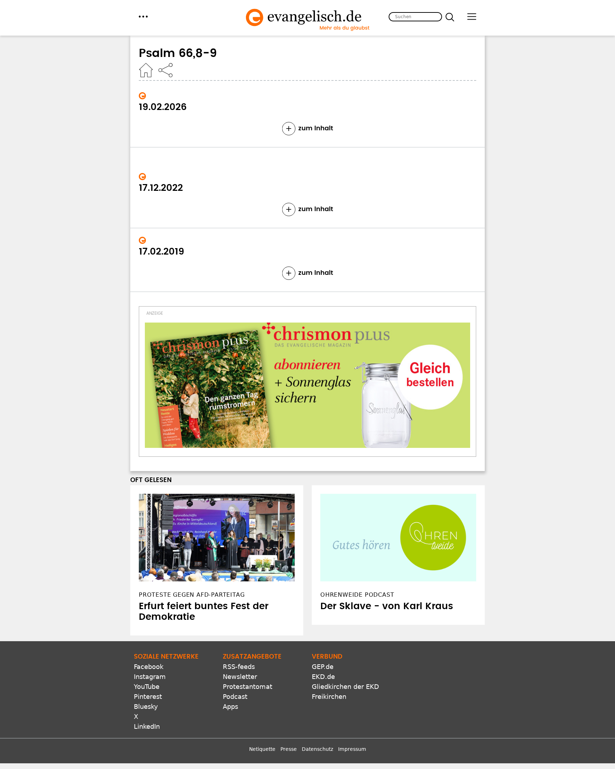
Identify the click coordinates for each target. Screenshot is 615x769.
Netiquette (262, 749)
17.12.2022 (161, 188)
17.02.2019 (161, 251)
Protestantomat (247, 686)
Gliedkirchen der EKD (345, 686)
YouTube (146, 686)
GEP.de (322, 666)
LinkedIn (147, 726)
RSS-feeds (239, 666)
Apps (230, 706)
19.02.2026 (163, 107)
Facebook (148, 666)
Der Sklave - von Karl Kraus (386, 606)
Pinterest (148, 696)
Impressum (352, 749)
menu (143, 16)
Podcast (235, 696)
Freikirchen (329, 696)
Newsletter (240, 676)
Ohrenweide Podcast (357, 594)
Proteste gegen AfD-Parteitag (192, 594)
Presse (288, 749)
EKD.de (323, 676)
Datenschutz (317, 749)
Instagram (150, 676)
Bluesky (146, 706)
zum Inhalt (315, 128)
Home (146, 70)
